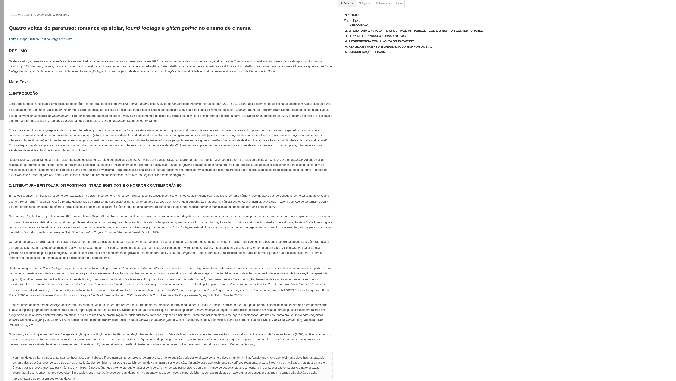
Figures (365, 3)
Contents (348, 3)
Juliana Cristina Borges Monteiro (50, 39)
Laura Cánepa (18, 39)
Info (399, 3)
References (384, 3)
